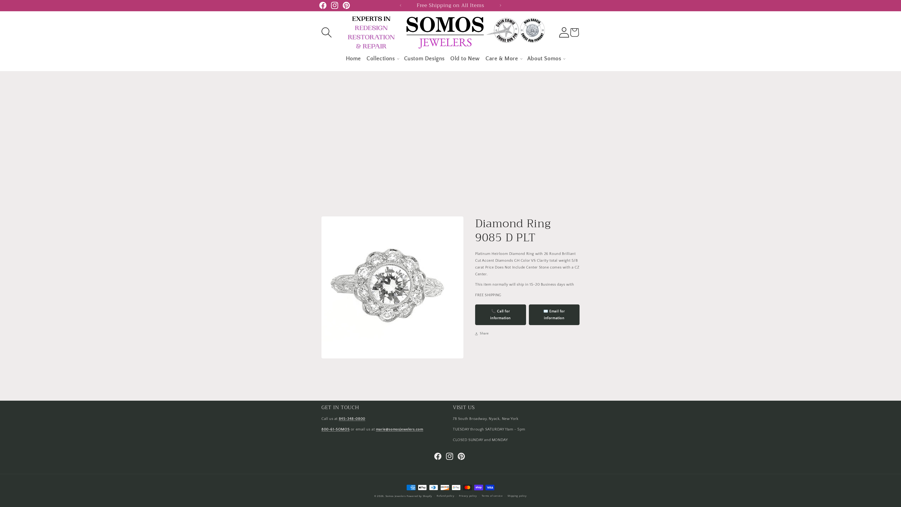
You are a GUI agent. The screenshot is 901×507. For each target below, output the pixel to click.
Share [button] (484, 333)
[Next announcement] (500, 5)
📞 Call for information (500, 314)
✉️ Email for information (554, 314)
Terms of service (492, 496)
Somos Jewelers (396, 496)
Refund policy (445, 496)
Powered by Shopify (419, 496)
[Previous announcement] (400, 5)
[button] (326, 32)
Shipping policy (517, 496)
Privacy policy (468, 496)
